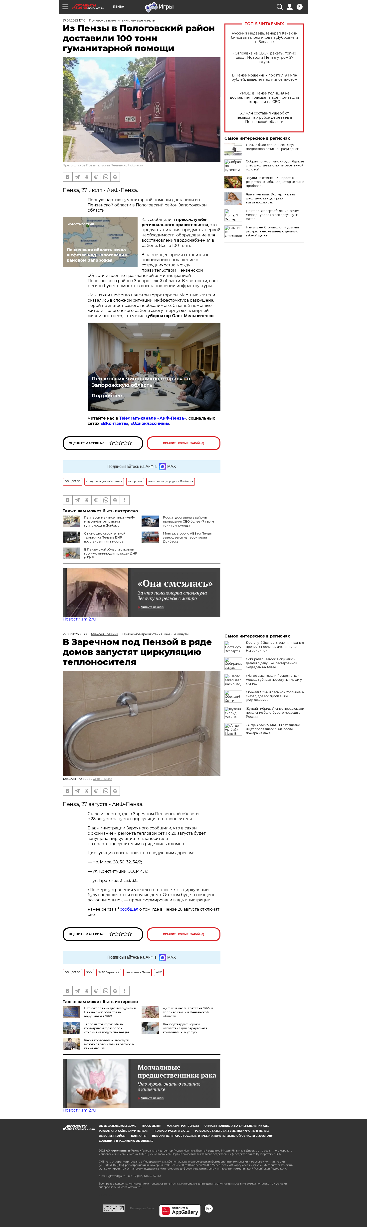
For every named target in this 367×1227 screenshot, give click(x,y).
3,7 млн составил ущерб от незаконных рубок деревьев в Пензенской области (264, 117)
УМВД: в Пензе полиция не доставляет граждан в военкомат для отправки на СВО (264, 97)
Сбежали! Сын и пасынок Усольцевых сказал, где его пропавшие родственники (275, 696)
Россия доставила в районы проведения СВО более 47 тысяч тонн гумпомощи (188, 521)
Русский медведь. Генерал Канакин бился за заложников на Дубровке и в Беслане (264, 37)
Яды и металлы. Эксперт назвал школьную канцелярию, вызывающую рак (270, 198)
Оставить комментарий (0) (183, 443)
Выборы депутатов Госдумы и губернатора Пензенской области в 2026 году (212, 1136)
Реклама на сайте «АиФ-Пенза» (123, 1131)
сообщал (129, 909)
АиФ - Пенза (102, 779)
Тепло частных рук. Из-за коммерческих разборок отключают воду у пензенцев (106, 1028)
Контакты (138, 1136)
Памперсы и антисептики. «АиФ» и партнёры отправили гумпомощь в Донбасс (109, 521)
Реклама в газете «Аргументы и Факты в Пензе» (232, 1131)
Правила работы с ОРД (171, 1131)
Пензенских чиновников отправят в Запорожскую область (141, 382)
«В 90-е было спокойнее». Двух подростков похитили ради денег (272, 147)
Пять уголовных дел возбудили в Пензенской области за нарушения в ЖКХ (110, 1012)
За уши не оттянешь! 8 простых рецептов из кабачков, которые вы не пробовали (275, 182)
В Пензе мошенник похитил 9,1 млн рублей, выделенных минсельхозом (264, 77)
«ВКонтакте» (114, 423)
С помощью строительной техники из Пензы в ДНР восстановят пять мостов (104, 537)
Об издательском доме (117, 1126)
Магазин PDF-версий (183, 1126)
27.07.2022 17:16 (74, 20)
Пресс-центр (151, 1126)
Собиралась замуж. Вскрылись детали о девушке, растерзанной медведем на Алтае (271, 663)
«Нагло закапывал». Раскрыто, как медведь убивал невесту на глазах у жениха (274, 679)
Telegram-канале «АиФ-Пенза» (152, 418)
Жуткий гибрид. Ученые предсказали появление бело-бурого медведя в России (275, 712)
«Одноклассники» (150, 423)
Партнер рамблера (142, 1208)
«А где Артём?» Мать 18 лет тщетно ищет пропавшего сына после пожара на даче (273, 729)
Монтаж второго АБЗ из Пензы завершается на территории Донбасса (187, 537)
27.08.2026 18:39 (75, 634)
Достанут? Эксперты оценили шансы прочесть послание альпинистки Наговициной (275, 646)
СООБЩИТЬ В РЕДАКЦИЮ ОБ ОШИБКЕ (126, 1141)
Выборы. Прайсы (112, 1136)
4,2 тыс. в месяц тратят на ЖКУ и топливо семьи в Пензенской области (188, 1012)
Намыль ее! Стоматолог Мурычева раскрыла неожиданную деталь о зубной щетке (273, 231)
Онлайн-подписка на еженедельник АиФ (236, 1126)
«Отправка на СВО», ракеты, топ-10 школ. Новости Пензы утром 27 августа (264, 57)
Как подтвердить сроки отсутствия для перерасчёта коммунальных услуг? (185, 1028)
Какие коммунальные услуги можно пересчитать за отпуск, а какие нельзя (109, 1044)
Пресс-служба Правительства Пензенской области (103, 165)
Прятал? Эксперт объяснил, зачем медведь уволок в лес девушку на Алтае (272, 215)
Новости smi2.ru (79, 619)
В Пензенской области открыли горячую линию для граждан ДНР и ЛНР (110, 553)
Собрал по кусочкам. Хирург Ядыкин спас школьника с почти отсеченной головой (275, 165)
